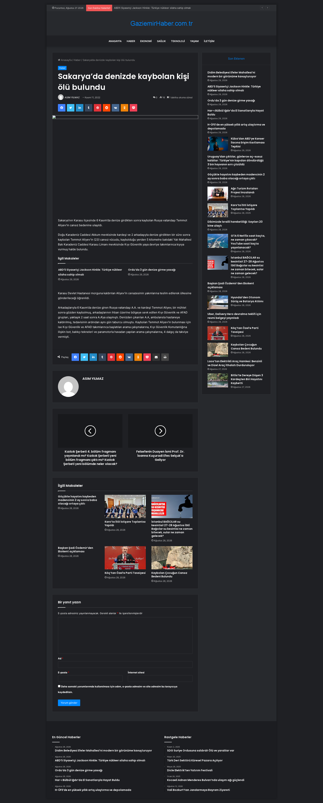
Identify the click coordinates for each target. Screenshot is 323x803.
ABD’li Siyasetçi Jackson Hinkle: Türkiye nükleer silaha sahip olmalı (234, 88)
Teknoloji (178, 41)
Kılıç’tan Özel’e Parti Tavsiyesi (125, 573)
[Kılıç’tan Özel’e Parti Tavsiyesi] (125, 557)
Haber (131, 41)
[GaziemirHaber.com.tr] (161, 23)
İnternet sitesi (136, 672)
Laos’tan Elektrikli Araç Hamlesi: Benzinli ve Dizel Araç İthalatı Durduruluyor (234, 363)
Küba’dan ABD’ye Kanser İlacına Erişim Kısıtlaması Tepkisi (248, 142)
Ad (60, 658)
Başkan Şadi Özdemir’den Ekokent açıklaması (75, 549)
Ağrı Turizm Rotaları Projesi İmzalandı (244, 190)
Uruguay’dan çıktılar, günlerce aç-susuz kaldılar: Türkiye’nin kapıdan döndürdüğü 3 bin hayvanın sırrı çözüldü (235, 160)
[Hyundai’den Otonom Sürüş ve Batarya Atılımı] (217, 302)
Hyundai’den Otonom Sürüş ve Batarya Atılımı (247, 299)
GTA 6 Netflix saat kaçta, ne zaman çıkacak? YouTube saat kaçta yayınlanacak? (248, 241)
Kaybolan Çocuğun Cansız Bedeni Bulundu (169, 574)
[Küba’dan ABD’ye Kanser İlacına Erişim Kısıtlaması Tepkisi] (217, 144)
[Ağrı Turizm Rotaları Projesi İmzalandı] (217, 194)
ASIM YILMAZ (72, 97)
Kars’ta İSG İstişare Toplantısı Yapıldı (125, 523)
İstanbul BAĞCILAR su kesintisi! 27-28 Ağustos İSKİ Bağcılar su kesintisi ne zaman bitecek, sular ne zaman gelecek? (172, 529)
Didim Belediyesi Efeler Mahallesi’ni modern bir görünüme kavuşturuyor (231, 74)
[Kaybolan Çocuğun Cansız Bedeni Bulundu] (172, 557)
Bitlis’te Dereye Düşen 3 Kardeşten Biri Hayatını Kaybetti (247, 379)
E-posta (63, 672)
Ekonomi (146, 41)
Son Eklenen (236, 58)
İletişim (209, 41)
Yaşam (194, 41)
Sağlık (161, 41)
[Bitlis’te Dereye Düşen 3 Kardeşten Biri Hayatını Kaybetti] (217, 380)
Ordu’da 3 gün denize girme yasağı (152, 270)
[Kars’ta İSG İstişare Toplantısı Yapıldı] (125, 506)
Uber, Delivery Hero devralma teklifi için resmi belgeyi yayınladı (234, 316)
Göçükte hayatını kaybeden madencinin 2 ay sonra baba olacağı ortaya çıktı (77, 500)
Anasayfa (115, 41)
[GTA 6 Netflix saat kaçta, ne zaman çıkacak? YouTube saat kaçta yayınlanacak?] (217, 241)
